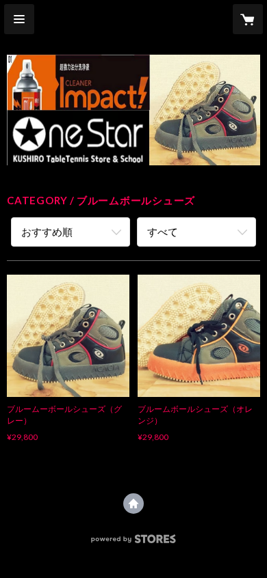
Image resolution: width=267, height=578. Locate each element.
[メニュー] (19, 19)
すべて (162, 231)
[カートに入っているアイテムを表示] (248, 19)
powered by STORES (134, 542)
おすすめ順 (47, 231)
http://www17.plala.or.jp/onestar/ (133, 503)
